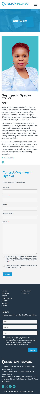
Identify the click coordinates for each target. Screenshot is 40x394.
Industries (5, 293)
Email (5, 204)
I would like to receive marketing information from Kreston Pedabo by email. (21, 266)
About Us (5, 301)
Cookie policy (26, 291)
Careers (4, 306)
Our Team (5, 303)
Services (4, 291)
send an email (9, 158)
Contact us (25, 293)
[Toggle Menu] (35, 5)
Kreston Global (7, 298)
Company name (8, 213)
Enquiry (6, 222)
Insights (4, 296)
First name (6, 187)
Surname (6, 196)
